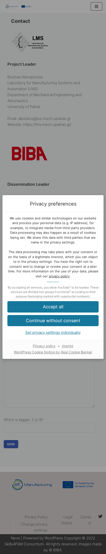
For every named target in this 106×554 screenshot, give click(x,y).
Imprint (67, 346)
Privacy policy (44, 346)
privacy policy (59, 276)
